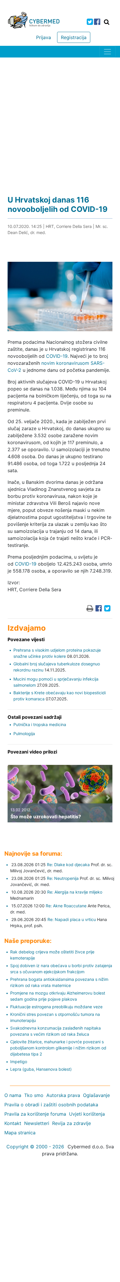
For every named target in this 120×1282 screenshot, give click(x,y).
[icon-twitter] (89, 21)
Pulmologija (24, 733)
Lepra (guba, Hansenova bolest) (41, 1069)
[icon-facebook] (97, 21)
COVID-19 (57, 356)
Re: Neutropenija (63, 878)
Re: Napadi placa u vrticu (71, 919)
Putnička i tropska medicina (39, 724)
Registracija (74, 37)
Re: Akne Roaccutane (66, 905)
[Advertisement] (60, 120)
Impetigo (18, 1061)
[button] (12, 798)
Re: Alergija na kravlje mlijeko (74, 891)
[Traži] (106, 21)
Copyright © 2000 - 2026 (35, 1147)
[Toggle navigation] (107, 51)
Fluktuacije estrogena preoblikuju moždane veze (56, 1006)
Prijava (43, 37)
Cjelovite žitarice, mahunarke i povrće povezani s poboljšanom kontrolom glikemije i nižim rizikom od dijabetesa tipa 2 (58, 1047)
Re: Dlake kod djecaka (68, 864)
